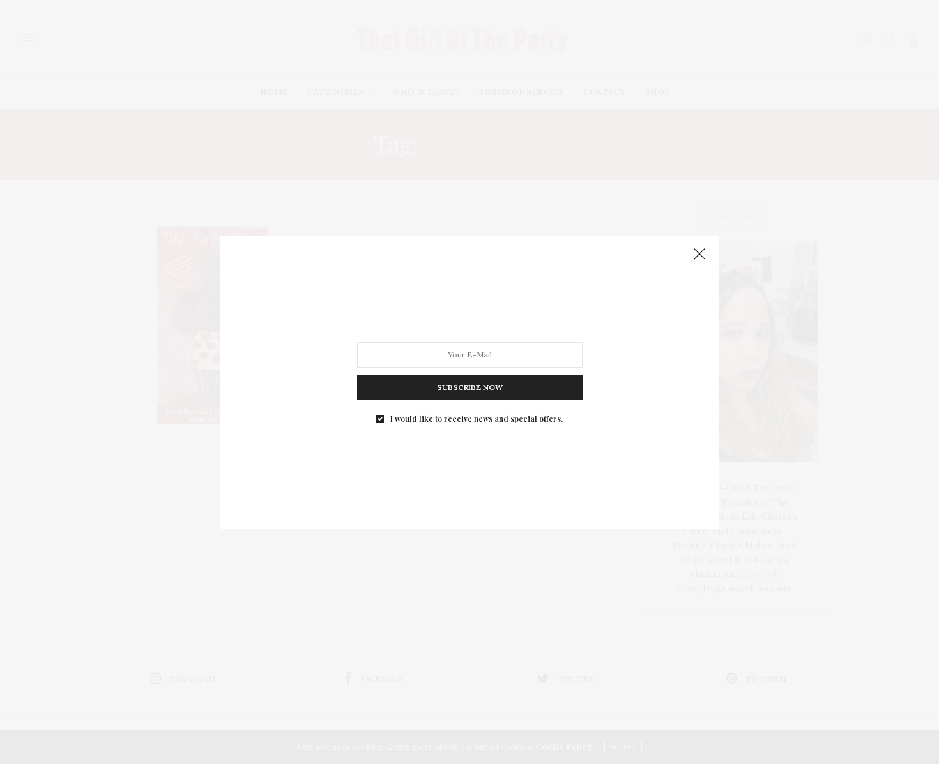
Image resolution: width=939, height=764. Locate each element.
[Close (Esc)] (699, 254)
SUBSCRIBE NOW (470, 386)
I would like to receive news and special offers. (476, 418)
